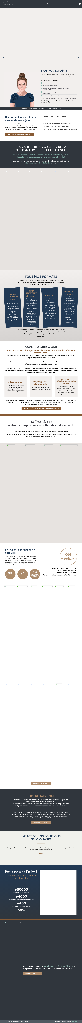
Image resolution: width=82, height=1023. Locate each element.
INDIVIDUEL (50, 295)
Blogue (69, 4)
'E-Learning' (50, 298)
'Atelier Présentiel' (12, 300)
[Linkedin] (73, 1021)
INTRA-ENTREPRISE (31, 292)
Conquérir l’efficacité (49, 4)
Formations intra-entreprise (24, 4)
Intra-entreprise (12, 295)
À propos (75, 4)
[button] (4, 57)
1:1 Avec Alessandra (61, 4)
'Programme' (69, 294)
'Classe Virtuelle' (31, 296)
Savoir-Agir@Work (37, 4)
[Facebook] (76, 1021)
